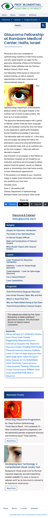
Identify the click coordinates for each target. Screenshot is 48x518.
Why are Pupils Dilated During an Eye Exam (24, 302)
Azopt (8, 337)
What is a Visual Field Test (17, 299)
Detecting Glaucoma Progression (22, 419)
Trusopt (9, 370)
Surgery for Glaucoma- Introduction (21, 230)
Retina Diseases (12, 360)
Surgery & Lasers (31, 19)
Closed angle (17, 337)
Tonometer (16, 363)
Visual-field (16, 373)
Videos (30, 369)
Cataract (17, 19)
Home (4, 15)
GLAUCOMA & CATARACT (27, 8)
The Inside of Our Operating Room (20, 234)
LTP (13, 353)
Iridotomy (28, 350)
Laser (8, 353)
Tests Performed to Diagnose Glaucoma (23, 292)
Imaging (26, 347)
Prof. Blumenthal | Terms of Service (36, 515)
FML (27, 344)
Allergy (9, 334)
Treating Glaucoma (30, 366)
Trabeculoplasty (13, 366)
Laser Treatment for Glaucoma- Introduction (19, 261)
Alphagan (16, 334)
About (12, 15)
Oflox (39, 353)
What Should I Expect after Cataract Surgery (21, 248)
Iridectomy (19, 350)
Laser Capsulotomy (14, 280)
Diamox (32, 340)
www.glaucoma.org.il (24, 218)
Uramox (23, 370)
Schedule (32, 15)
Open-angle (11, 356)
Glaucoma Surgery (14, 347)
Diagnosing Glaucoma (17, 340)
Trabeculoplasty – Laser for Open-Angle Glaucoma (23, 272)
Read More (11, 441)
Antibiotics (29, 334)
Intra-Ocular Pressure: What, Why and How (24, 295)
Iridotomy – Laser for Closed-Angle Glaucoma (21, 267)
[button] (7, 19)
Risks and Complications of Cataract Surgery (21, 242)
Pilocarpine (33, 357)
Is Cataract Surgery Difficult (17, 237)
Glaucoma (6, 19)
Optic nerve (22, 356)
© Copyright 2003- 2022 (16, 515)
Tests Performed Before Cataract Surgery (23, 306)
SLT (21, 360)
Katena (36, 350)
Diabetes (26, 337)
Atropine (38, 334)
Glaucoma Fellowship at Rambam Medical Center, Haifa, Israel (24, 38)
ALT (22, 334)
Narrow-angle (21, 353)
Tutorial (16, 369)
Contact (22, 15)
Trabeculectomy (29, 363)
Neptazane (32, 353)
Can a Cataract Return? (16, 277)
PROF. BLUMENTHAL (27, 5)
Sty (24, 360)
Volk (24, 372)
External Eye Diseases (15, 344)
